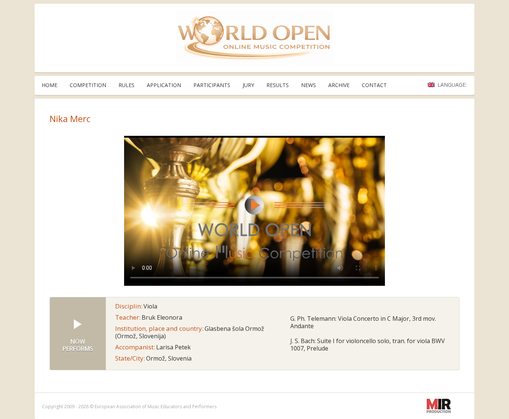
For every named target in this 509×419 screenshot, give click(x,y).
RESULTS (277, 85)
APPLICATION (164, 85)
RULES (126, 85)
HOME (49, 85)
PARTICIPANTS (211, 85)
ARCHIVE (339, 85)
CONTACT (374, 85)
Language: (452, 84)
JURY (248, 85)
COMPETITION (88, 85)
